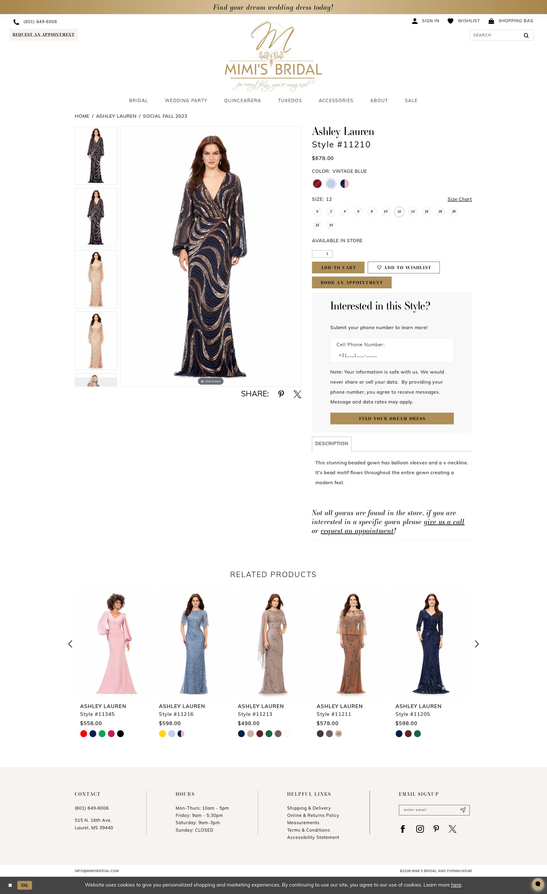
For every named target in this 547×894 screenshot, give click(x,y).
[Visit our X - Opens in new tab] (452, 829)
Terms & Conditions (308, 830)
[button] (426, 21)
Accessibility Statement (313, 838)
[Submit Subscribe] (462, 810)
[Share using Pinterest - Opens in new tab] (281, 394)
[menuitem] (69, 22)
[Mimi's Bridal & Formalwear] (273, 56)
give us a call (444, 521)
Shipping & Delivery (309, 808)
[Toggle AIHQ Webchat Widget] (538, 884)
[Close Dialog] (10, 885)
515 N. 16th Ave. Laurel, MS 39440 (94, 824)
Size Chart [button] (460, 199)
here (456, 885)
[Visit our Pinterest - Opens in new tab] (436, 829)
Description (331, 444)
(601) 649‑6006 (92, 808)
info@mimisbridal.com (97, 871)
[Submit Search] (526, 35)
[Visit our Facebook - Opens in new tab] (403, 829)
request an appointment (357, 530)
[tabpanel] (96, 157)
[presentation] (116, 644)
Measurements (303, 823)
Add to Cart (338, 267)
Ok (25, 885)
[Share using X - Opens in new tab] (297, 394)
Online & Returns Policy (313, 816)
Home (82, 116)
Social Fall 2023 (165, 116)
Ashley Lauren (116, 116)
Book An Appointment (352, 282)
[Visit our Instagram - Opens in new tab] (420, 829)
